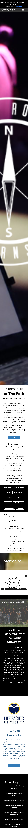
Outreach (8, 503)
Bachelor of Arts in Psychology (14, 819)
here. (14, 676)
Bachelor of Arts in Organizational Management (14, 813)
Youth (8, 492)
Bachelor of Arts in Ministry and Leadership (14, 806)
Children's (9, 498)
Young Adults (18, 492)
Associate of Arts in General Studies (14, 794)
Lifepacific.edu (14, 766)
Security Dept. (9, 508)
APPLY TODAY (14, 437)
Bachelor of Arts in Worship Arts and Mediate (14, 825)
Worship (20, 508)
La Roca (19, 498)
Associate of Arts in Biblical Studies (14, 800)
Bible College (19, 503)
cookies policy (13, 4)
